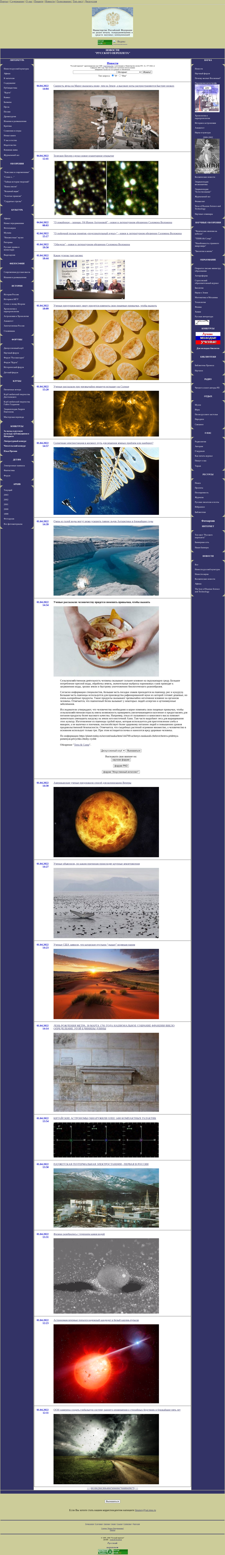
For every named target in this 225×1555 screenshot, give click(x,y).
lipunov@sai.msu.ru (145, 1510)
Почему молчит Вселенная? (208, 78)
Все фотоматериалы (13, 524)
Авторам (199, 446)
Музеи (198, 405)
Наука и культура (203, 132)
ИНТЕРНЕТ (208, 526)
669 (128, 1488)
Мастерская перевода (14, 417)
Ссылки (119, 1524)
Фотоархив (9, 518)
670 (133, 1488)
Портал (4, 1)
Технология (200, 302)
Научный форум (11, 353)
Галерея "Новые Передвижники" (112, 1528)
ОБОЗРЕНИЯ (17, 163)
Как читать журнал (203, 456)
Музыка (7, 232)
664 (106, 1488)
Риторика (8, 242)
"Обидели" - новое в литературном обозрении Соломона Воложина (92, 244)
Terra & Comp (81, 744)
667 (119, 1488)
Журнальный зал (11, 155)
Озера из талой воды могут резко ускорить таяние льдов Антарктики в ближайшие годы (103, 521)
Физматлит (200, 201)
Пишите (38, 1)
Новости (50, 1)
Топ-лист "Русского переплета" (204, 536)
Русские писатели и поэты (207, 502)
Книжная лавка (11, 150)
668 (124, 1488)
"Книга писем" (10, 186)
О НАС (208, 433)
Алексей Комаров (116, 1540)
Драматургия (10, 116)
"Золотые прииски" (13, 196)
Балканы (8, 102)
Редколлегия (200, 441)
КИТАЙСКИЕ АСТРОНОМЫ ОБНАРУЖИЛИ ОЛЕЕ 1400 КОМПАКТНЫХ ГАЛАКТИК (105, 1118)
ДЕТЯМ (17, 459)
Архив (113, 1524)
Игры (197, 409)
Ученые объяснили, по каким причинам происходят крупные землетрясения (97, 863)
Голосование (64, 1)
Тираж (198, 466)
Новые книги (10, 135)
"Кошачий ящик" (11, 191)
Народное (199, 419)
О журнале (200, 451)
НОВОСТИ (208, 556)
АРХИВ (17, 484)
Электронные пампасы (14, 465)
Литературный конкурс (15, 441)
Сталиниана (9, 331)
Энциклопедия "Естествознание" (203, 190)
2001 (6, 504)
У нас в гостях (10, 140)
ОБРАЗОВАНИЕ (208, 259)
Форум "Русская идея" (14, 357)
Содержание (17, 1)
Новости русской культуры (16, 68)
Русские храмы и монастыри (11, 248)
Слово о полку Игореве (14, 304)
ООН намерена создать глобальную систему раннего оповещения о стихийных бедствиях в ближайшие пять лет (117, 1409)
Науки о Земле (201, 292)
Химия (198, 311)
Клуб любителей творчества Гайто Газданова (17, 403)
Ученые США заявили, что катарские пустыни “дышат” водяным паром (94, 944)
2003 (6, 495)
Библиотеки (200, 512)
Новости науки (202, 574)
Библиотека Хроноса (204, 365)
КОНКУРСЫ (17, 426)
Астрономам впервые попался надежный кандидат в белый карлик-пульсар (96, 1320)
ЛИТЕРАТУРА (17, 60)
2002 (6, 499)
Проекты (199, 488)
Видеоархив (9, 255)
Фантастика (9, 470)
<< (88, 1488)
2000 (6, 509)
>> (136, 1488)
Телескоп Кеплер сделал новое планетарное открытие (84, 155)
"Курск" (7, 92)
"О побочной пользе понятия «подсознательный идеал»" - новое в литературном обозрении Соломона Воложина (118, 233)
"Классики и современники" (16, 172)
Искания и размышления (15, 121)
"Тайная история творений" (16, 181)
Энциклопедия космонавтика (201, 183)
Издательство (10, 145)
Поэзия (7, 111)
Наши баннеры (202, 547)
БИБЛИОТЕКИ (208, 357)
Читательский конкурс (15, 446)
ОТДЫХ (208, 396)
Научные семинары (204, 214)
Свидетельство (108, 66)
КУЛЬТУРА (17, 210)
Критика (8, 126)
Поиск (198, 483)
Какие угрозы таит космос (68, 255)
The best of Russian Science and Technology (207, 590)
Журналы (199, 497)
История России (11, 294)
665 (110, 1488)
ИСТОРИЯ (17, 286)
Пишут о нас (201, 460)
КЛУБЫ (17, 381)
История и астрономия (205, 123)
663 (101, 1488)
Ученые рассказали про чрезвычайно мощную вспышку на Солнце (91, 386)
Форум (7, 475)
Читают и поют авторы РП (207, 387)
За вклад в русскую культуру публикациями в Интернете (16, 433)
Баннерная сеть (202, 542)
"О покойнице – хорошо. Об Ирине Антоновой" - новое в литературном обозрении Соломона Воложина (113, 222)
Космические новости (205, 177)
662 (97, 1488)
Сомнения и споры (12, 130)
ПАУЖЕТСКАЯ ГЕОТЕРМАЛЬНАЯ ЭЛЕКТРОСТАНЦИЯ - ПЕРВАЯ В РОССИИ (101, 1164)
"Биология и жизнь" (204, 251)
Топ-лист (78, 1)
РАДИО (208, 379)
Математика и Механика (206, 297)
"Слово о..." (9, 177)
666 (115, 1488)
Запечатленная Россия (14, 325)
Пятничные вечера (12, 389)
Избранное (200, 507)
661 (93, 1488)
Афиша (7, 73)
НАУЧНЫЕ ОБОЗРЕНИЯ (208, 222)
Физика (198, 307)
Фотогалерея (10, 228)
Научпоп (199, 370)
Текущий (8, 490)
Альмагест (8, 321)
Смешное (199, 424)
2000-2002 (208, 137)
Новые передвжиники (14, 223)
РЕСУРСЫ (208, 474)
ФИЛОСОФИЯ (17, 263)
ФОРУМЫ (17, 339)
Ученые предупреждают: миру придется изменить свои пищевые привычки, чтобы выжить (105, 305)
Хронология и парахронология (11, 310)
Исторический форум (14, 367)
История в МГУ (11, 299)
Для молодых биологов (208, 348)
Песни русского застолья (206, 414)
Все (196, 564)
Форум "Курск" (11, 362)
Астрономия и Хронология (16, 316)
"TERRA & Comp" (203, 238)
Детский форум (11, 372)
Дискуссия (91, 1)
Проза (6, 107)
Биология (199, 288)
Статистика (127, 1524)
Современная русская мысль (17, 272)
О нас (29, 1)
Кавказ (7, 97)
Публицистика (10, 88)
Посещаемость (202, 492)
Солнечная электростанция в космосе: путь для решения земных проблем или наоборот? (103, 443)
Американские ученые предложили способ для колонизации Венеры (92, 782)
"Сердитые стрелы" (13, 201)
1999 (6, 514)
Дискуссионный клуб (14, 348)
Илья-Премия (10, 451)
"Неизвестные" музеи (13, 237)
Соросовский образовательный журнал (206, 281)
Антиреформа (201, 275)
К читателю (9, 78)
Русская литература (204, 316)
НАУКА (208, 60)
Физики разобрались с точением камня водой (79, 1234)
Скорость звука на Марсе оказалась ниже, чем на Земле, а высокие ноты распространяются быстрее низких (114, 85)
